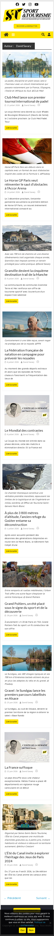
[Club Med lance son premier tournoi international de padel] (27, 53)
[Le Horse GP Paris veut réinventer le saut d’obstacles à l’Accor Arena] (27, 140)
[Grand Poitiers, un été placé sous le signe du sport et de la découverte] (27, 563)
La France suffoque (19, 767)
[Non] (50, 922)
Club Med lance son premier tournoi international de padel (26, 99)
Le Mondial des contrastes (24, 430)
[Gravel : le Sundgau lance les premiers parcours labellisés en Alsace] (27, 646)
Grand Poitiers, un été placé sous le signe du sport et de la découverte (26, 607)
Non (31, 930)
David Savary (29, 105)
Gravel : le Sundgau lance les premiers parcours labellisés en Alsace (25, 694)
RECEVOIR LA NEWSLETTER (27, 26)
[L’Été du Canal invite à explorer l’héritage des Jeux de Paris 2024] (27, 806)
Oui (22, 930)
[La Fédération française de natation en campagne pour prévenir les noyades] (27, 313)
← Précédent (12, 898)
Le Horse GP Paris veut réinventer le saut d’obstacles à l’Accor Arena (26, 184)
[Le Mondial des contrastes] (26, 396)
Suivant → (43, 898)
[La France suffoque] (26, 733)
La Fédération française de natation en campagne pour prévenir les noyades (24, 354)
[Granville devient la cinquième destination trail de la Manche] (27, 227)
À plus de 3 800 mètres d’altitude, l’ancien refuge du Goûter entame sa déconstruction (25, 519)
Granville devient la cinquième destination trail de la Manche (26, 272)
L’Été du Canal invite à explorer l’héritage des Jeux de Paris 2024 (27, 857)
